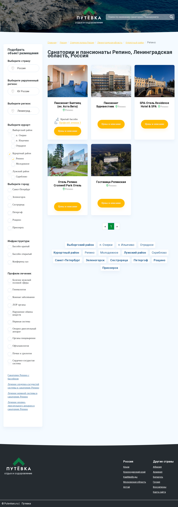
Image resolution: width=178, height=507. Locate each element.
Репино (20, 158)
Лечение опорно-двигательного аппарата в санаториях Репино (21, 406)
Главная (52, 42)
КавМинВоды (130, 477)
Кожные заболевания (23, 297)
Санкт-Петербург (21, 189)
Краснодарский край (134, 472)
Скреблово (21, 176)
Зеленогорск (19, 197)
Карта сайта (159, 492)
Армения (157, 472)
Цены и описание (67, 131)
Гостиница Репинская (111, 182)
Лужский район (21, 171)
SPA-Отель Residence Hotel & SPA (154, 104)
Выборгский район (22, 130)
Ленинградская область (109, 42)
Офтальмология (21, 346)
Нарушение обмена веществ (23, 313)
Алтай (126, 487)
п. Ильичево (22, 140)
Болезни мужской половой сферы (22, 281)
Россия (63, 42)
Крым (126, 467)
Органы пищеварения (24, 338)
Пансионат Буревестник (107, 104)
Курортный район (135, 42)
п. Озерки (21, 135)
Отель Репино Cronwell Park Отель (67, 183)
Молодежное (22, 163)
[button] (23, 68)
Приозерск (18, 227)
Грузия (156, 482)
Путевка (26, 503)
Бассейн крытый (21, 246)
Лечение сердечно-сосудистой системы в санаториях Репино (23, 386)
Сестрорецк (19, 204)
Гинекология (19, 289)
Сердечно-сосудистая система (23, 362)
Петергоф (17, 212)
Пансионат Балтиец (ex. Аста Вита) (67, 104)
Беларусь (158, 477)
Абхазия (157, 467)
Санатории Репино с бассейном (18, 377)
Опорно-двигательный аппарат (24, 330)
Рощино (17, 220)
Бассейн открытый (22, 254)
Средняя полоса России (82, 42)
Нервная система (21, 321)
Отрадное (21, 145)
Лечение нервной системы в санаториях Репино (22, 395)
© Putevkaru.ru (10, 503)
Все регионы (159, 487)
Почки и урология (22, 353)
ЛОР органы (19, 304)
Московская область (134, 482)
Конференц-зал (20, 261)
